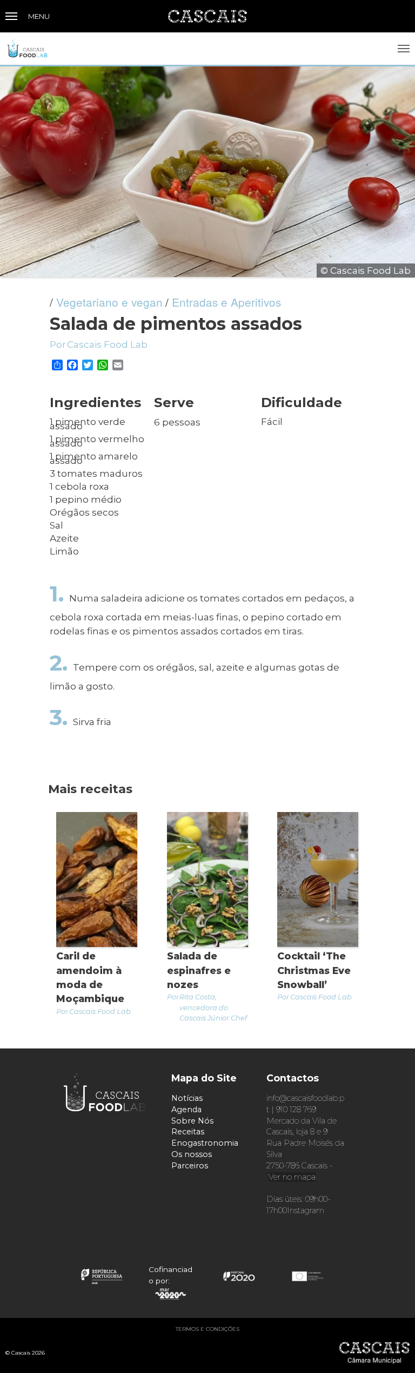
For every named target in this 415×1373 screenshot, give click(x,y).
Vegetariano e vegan (109, 302)
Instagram (305, 1210)
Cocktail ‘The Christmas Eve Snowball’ (314, 970)
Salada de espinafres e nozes (199, 970)
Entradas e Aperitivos (226, 302)
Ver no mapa (292, 1177)
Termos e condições (207, 1329)
